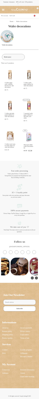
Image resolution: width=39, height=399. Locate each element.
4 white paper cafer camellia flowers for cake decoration (9, 85)
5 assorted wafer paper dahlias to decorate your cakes (28, 116)
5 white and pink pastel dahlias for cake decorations (9, 115)
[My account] (33, 9)
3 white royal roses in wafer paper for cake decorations (10, 145)
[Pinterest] (28, 252)
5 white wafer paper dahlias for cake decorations (28, 84)
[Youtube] (22, 252)
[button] (3, 10)
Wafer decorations (7, 45)
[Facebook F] (11, 252)
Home (11, 21)
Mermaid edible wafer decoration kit (28, 146)
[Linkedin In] (34, 252)
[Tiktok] (16, 252)
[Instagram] (5, 252)
